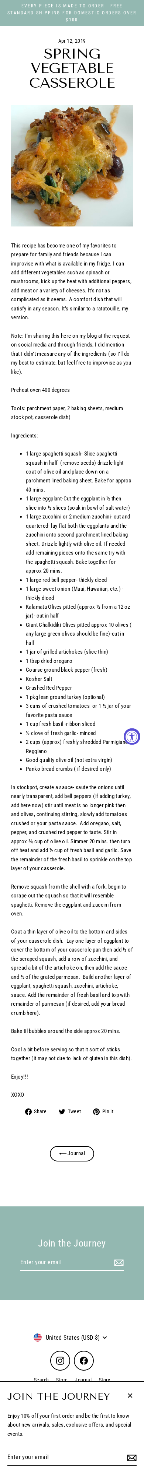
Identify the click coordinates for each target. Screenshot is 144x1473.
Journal (75, 1153)
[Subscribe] (131, 1457)
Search (41, 1380)
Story (104, 1380)
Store (62, 1380)
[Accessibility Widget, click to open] (132, 736)
